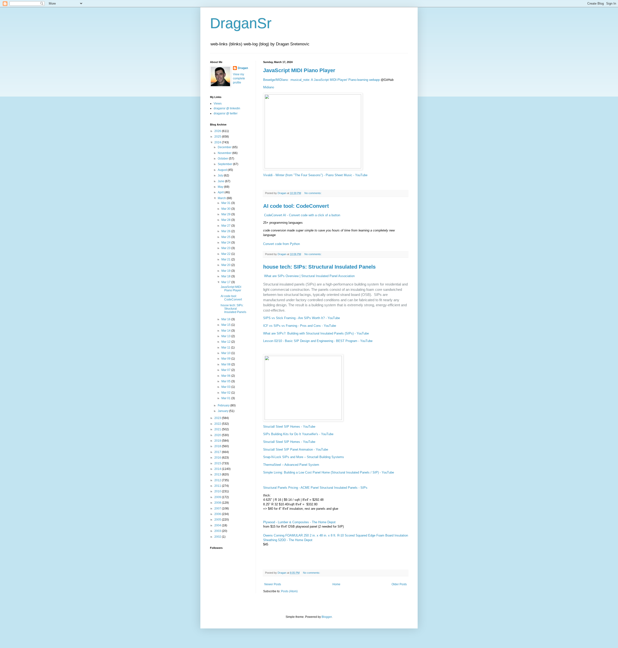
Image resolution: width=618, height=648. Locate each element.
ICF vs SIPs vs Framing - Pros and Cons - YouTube (299, 325)
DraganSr (241, 23)
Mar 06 (226, 375)
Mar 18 (226, 276)
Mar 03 (226, 387)
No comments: (313, 193)
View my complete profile (239, 78)
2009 (218, 497)
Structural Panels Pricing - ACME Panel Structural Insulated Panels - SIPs (315, 487)
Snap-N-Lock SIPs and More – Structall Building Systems (303, 457)
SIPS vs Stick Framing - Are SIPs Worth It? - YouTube (301, 318)
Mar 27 (226, 225)
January (223, 411)
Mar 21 (226, 259)
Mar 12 (226, 341)
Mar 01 (226, 398)
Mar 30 (226, 208)
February (224, 405)
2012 (218, 480)
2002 (218, 536)
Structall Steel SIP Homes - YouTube (289, 426)
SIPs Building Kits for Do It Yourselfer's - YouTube (298, 434)
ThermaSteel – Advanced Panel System (291, 465)
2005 (218, 519)
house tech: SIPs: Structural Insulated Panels (319, 267)
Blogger (327, 617)
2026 (218, 131)
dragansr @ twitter (226, 113)
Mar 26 (226, 231)
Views (218, 103)
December (225, 147)
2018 (218, 446)
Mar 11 (226, 347)
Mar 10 (226, 353)
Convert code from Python (281, 244)
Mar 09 (226, 358)
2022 (218, 423)
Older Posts (399, 584)
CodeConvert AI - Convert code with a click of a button (302, 215)
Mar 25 (226, 237)
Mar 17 (226, 282)
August (223, 170)
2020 (218, 435)
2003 (218, 531)
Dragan (243, 68)
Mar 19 (226, 270)
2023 (218, 418)
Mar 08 (226, 364)
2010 (218, 491)
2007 (218, 508)
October (223, 158)
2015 (218, 463)
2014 (218, 469)
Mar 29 (226, 214)
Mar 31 (226, 203)
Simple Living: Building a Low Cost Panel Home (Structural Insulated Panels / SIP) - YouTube (328, 472)
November (225, 153)
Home (336, 584)
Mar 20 (226, 265)
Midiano (268, 87)
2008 (218, 502)
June (221, 181)
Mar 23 (226, 248)
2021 (218, 429)
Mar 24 (226, 242)
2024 (218, 142)
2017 (218, 452)
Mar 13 (226, 336)
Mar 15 (226, 325)
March (222, 198)
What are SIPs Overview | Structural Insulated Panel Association (309, 276)
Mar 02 (226, 392)
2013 (218, 474)
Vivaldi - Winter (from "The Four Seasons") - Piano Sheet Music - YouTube (315, 175)
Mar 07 (226, 370)
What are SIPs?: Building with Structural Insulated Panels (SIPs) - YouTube (316, 333)
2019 (218, 440)
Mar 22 (226, 254)
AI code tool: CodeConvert (296, 206)
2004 (218, 525)
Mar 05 (226, 381)
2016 (218, 457)
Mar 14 (226, 330)
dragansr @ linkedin (227, 108)
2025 (218, 136)
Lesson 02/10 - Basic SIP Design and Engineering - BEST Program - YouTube (317, 341)
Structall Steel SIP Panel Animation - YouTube (295, 449)
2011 (218, 486)
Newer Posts (272, 584)
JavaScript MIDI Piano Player (299, 70)
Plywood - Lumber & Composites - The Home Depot (299, 522)
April (221, 192)
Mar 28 (226, 220)
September (225, 164)
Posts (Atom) (289, 591)
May (221, 186)
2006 (218, 514)
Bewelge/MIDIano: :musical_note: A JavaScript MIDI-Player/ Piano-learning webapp (321, 80)
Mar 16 (226, 319)
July (221, 175)
